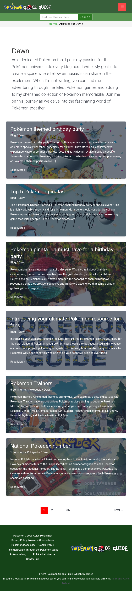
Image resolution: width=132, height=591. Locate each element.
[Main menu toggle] (122, 7)
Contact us (32, 559)
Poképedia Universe (44, 554)
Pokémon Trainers (31, 383)
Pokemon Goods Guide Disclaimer (32, 535)
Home (53, 23)
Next (118, 510)
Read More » (18, 170)
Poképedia (34, 389)
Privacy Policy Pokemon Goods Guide (33, 540)
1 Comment (17, 452)
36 (68, 510)
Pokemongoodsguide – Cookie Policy (33, 544)
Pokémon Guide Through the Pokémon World (32, 549)
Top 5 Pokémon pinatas (37, 191)
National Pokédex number (40, 446)
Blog (13, 135)
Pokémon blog (18, 554)
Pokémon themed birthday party (47, 129)
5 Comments (18, 389)
